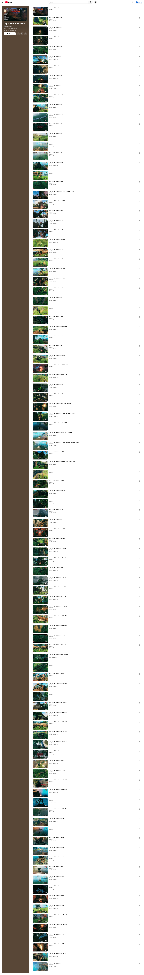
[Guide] (3, 2)
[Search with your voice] (95, 2)
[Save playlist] (18, 33)
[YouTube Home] (8, 2)
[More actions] (25, 33)
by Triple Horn (9, 26)
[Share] (21, 33)
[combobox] (68, 2)
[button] (15, 14)
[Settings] (133, 2)
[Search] (90, 2)
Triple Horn (51, 9)
